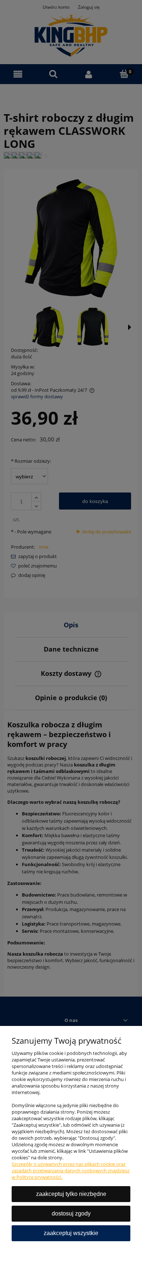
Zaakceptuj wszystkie (71, 1233)
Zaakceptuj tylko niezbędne (71, 1194)
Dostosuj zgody (71, 1213)
